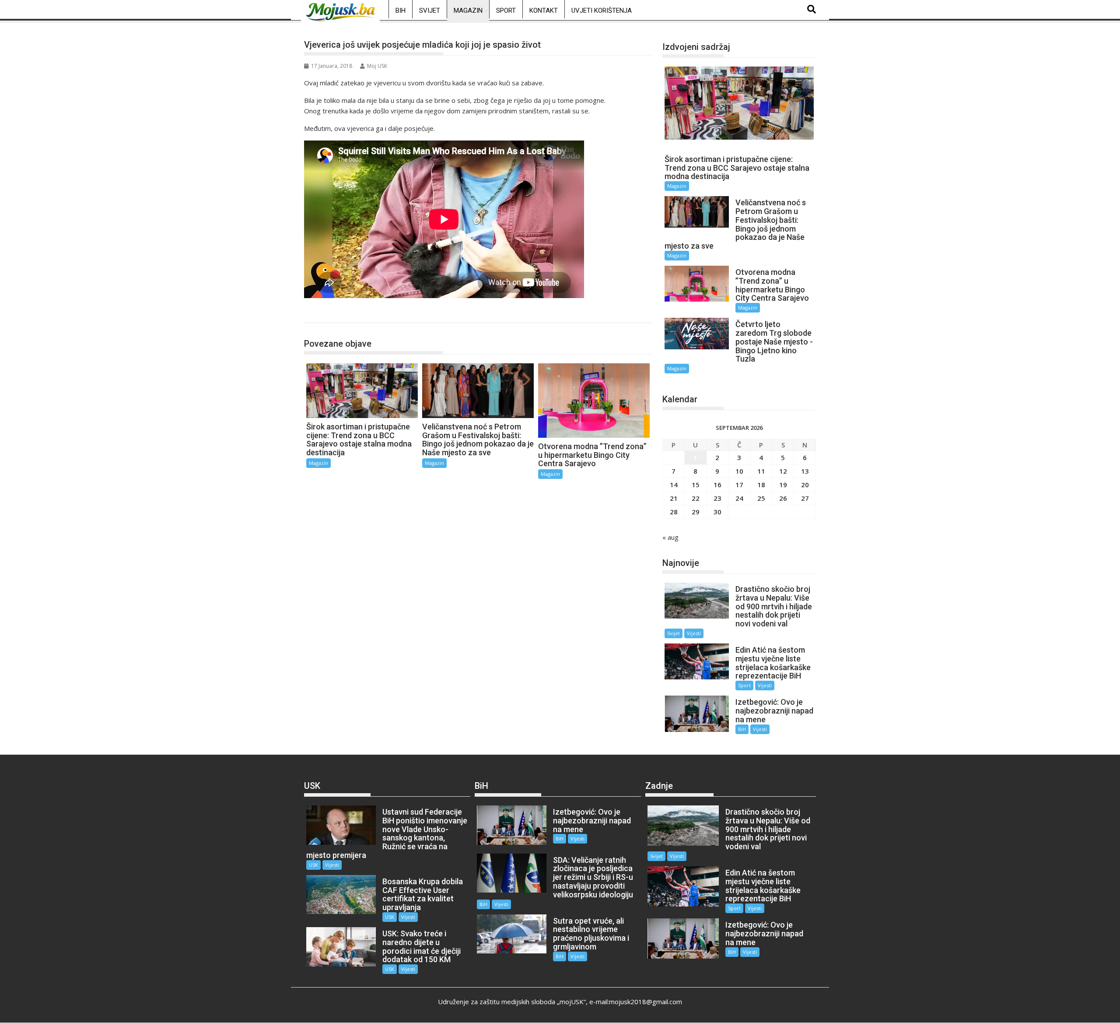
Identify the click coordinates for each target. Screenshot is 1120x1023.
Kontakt (543, 10)
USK (313, 864)
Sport (506, 10)
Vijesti (694, 633)
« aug (670, 537)
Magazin (468, 10)
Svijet (429, 10)
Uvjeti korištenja (601, 10)
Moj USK (377, 66)
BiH (401, 10)
